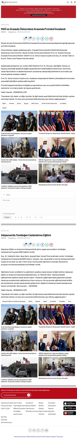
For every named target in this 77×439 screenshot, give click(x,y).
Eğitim (4, 103)
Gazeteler (51, 411)
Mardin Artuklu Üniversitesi (49, 103)
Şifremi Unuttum (6, 422)
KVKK (43, 436)
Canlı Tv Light (5, 408)
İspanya (26, 103)
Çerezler (38, 436)
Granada (11, 103)
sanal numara (17, 414)
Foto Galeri (51, 403)
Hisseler (41, 408)
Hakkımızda (17, 436)
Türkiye (4, 108)
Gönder (7, 217)
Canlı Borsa (29, 403)
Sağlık (45, 301)
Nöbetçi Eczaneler (19, 408)
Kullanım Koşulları (51, 436)
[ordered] (27, 217)
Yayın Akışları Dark (19, 405)
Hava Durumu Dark (7, 403)
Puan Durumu (30, 408)
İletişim (24, 436)
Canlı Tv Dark (17, 403)
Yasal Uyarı (60, 436)
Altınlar (41, 403)
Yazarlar (51, 408)
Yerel (69, 301)
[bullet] (29, 217)
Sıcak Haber (52, 414)
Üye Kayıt (4, 419)
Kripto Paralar (43, 411)
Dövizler (41, 405)
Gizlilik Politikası (31, 436)
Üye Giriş (4, 417)
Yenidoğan (62, 301)
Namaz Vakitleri (31, 405)
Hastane (37, 301)
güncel (19, 103)
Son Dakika (17, 411)
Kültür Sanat (35, 103)
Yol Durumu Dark (6, 405)
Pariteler (41, 414)
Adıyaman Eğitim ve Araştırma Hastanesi (13, 301)
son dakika (63, 103)
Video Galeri (52, 405)
